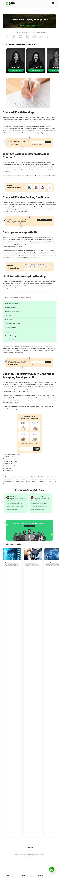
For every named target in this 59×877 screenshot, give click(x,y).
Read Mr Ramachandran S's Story (37, 509)
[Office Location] (29, 865)
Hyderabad (40, 875)
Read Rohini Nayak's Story (12, 509)
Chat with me (16, 70)
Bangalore (24, 875)
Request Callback (44, 219)
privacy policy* (41, 144)
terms (37, 144)
